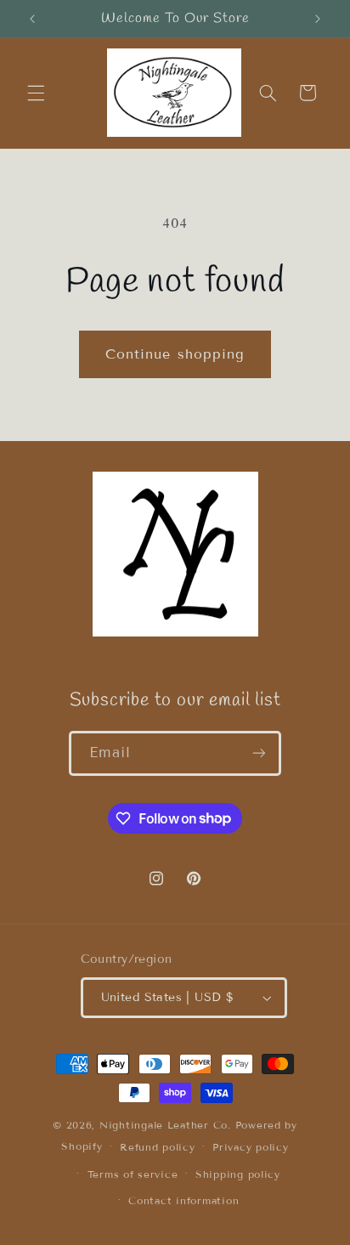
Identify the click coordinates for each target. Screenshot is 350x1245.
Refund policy (157, 1146)
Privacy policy (250, 1146)
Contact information (183, 1200)
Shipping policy (237, 1174)
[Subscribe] (259, 753)
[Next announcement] (317, 18)
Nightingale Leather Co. (165, 1124)
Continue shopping (175, 354)
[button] (35, 92)
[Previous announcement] (32, 18)
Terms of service (133, 1174)
